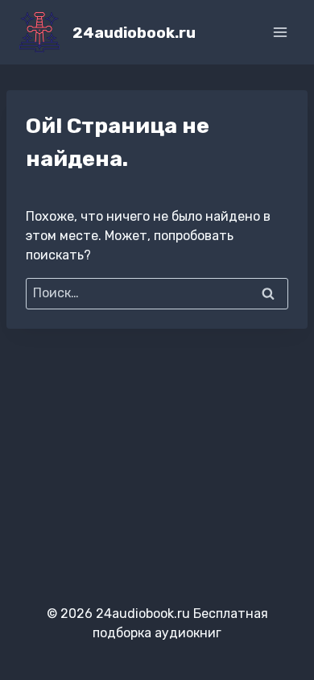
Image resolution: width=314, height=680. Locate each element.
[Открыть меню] (280, 31)
